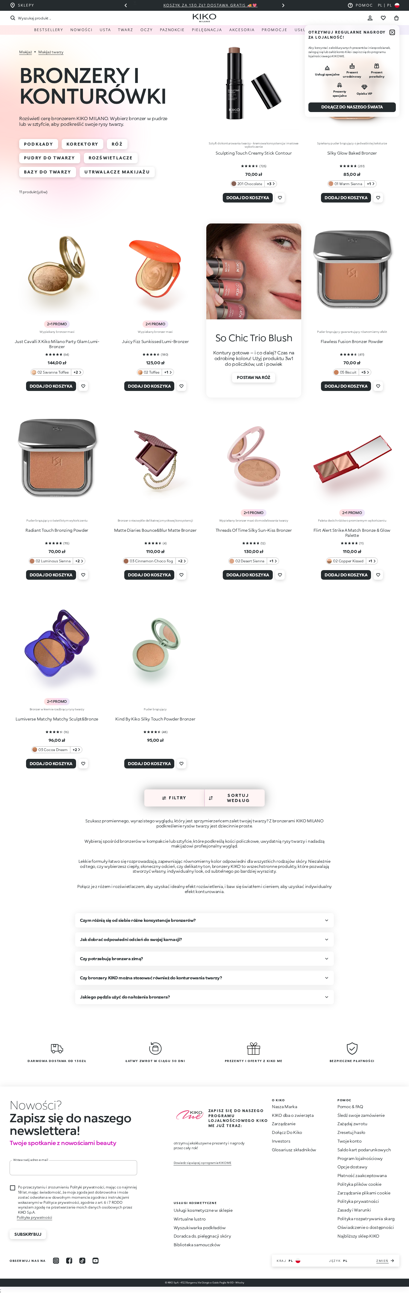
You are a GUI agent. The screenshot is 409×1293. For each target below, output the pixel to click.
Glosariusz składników (294, 1149)
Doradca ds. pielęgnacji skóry (202, 1235)
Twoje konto (349, 1141)
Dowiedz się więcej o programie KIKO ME (202, 1162)
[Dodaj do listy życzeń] (280, 198)
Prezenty (363, 30)
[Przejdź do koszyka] (396, 18)
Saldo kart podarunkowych (364, 1149)
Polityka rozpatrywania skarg (366, 1218)
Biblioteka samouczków (197, 1244)
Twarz (125, 30)
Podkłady (38, 143)
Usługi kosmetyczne (320, 30)
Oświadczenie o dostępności (365, 1227)
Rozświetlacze (111, 157)
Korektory (82, 143)
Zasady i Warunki (354, 1209)
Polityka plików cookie (359, 1184)
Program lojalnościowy (360, 1158)
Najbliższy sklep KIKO (358, 1235)
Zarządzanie (284, 1123)
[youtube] (96, 1261)
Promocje (274, 30)
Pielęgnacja (207, 30)
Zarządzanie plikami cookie (363, 1193)
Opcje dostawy (352, 1166)
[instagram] (56, 1261)
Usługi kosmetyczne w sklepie (203, 1210)
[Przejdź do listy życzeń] (383, 18)
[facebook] (69, 1261)
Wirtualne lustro (190, 1218)
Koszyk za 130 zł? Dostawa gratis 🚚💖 (204, 5)
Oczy (146, 30)
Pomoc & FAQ (350, 1106)
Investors (281, 1141)
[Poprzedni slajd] (126, 5)
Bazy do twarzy (47, 171)
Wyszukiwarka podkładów (200, 1227)
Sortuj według (238, 798)
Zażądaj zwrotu (352, 1123)
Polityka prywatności (34, 1217)
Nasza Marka (284, 1106)
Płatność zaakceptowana (362, 1175)
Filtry (178, 797)
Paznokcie (172, 30)
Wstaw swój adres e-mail (30, 1159)
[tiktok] (82, 1261)
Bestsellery (48, 30)
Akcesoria (242, 30)
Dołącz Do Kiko (287, 1132)
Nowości (81, 30)
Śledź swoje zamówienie (361, 1115)
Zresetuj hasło (351, 1132)
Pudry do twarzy (49, 157)
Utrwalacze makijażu (117, 171)
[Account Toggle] (370, 18)
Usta (105, 30)
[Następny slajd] (283, 5)
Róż (117, 143)
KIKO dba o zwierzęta (292, 1115)
